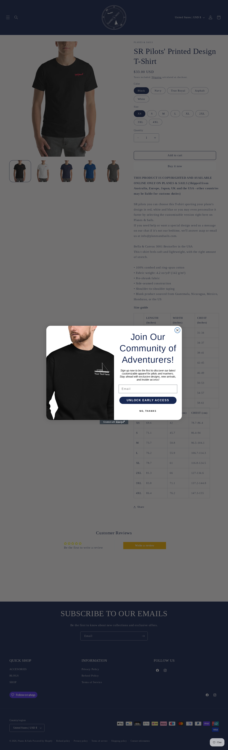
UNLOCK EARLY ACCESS (148, 400)
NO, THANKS (147, 411)
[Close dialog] (177, 330)
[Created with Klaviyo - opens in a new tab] (114, 422)
